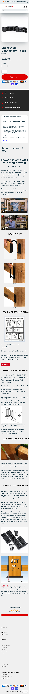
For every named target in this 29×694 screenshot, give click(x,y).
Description (6, 116)
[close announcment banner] (27, 2)
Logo (9, 7)
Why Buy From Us (5, 645)
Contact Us (3, 653)
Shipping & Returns (5, 651)
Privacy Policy (4, 664)
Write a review (14, 615)
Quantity (3, 68)
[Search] (26, 10)
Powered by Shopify (18, 691)
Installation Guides (15, 116)
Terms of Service (5, 662)
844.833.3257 (4, 674)
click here (5, 140)
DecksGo (12, 691)
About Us (3, 649)
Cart (27, 7)
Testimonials (4, 647)
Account (24, 7)
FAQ (2, 655)
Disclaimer (3, 666)
